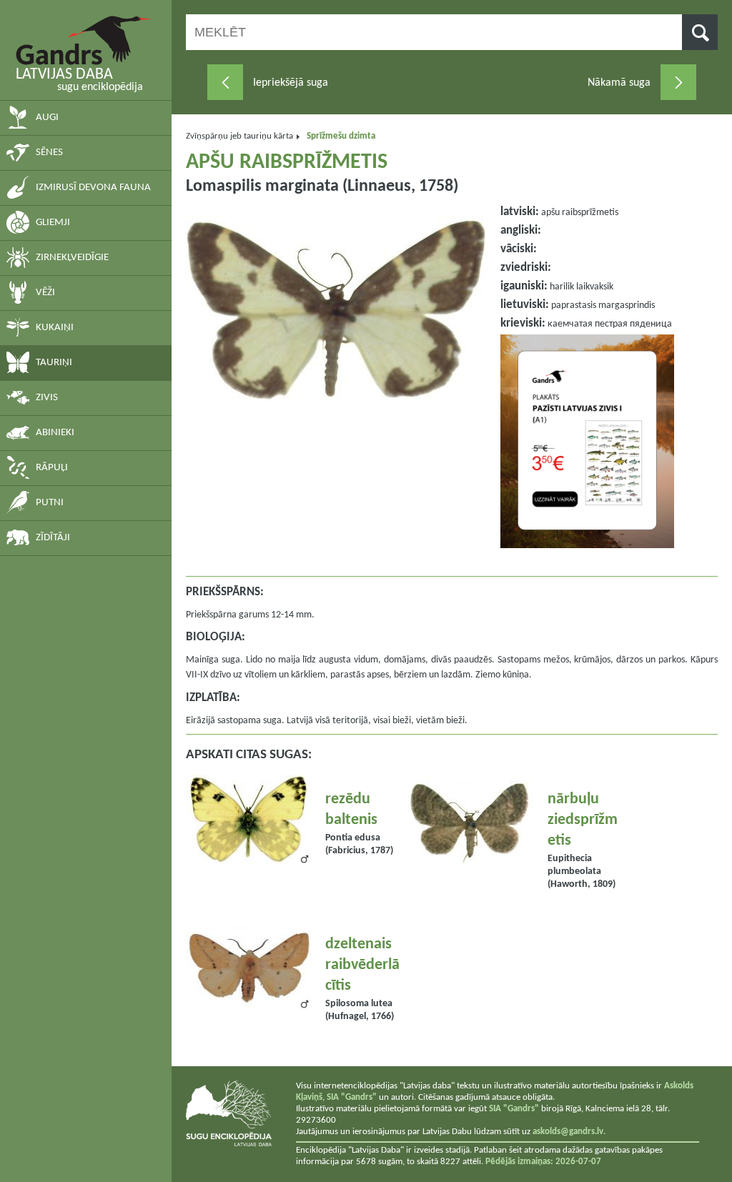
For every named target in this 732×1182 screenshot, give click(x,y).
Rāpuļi (52, 467)
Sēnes (49, 152)
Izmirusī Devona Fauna (93, 187)
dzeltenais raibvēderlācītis (362, 965)
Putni (50, 502)
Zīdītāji (53, 537)
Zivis (47, 397)
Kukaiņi (55, 327)
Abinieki (55, 432)
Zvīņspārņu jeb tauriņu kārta (239, 136)
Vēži (45, 292)
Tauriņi (54, 362)
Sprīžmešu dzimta (341, 136)
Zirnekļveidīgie (72, 257)
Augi (47, 117)
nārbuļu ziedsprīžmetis (583, 820)
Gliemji (53, 222)
